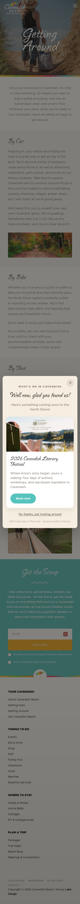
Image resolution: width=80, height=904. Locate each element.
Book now (23, 498)
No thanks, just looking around (40, 514)
